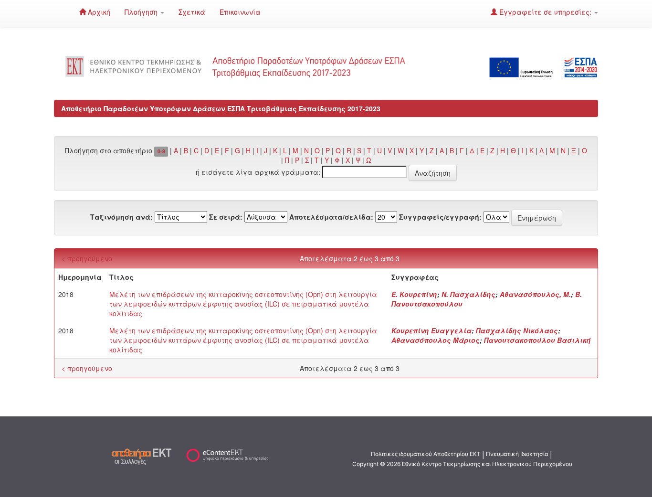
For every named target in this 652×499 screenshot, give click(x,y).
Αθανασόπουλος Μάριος (435, 340)
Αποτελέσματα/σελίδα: (331, 217)
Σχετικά (192, 12)
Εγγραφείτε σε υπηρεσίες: (545, 12)
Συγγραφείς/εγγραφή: (440, 217)
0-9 (161, 151)
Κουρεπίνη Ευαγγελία (431, 330)
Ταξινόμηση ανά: (121, 217)
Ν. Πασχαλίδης (468, 294)
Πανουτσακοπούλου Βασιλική (537, 340)
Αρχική (98, 12)
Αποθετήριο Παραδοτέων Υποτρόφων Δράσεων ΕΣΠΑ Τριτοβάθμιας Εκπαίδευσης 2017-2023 (220, 108)
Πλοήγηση (142, 12)
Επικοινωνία (240, 12)
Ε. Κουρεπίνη (414, 294)
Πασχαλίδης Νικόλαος (517, 330)
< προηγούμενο (87, 258)
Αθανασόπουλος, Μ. (535, 294)
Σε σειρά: (225, 217)
